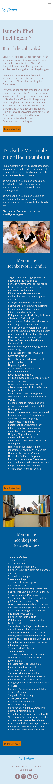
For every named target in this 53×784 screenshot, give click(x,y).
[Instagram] (23, 776)
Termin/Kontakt (12, 129)
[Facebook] (17, 776)
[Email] (35, 776)
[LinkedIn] (29, 776)
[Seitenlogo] (10, 10)
